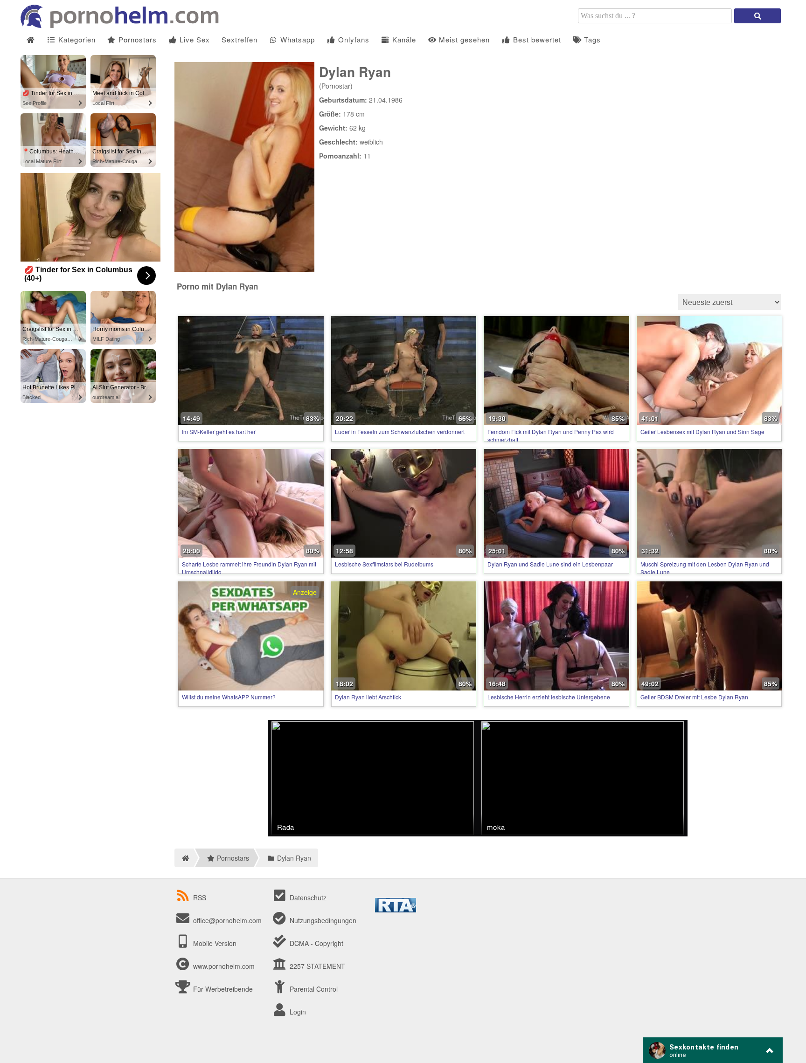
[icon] (31, 40)
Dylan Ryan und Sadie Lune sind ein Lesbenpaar (550, 564)
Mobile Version (213, 943)
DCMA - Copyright (315, 943)
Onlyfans (352, 39)
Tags (591, 39)
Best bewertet (536, 39)
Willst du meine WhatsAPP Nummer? (229, 697)
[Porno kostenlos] (123, 25)
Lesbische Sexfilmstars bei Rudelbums (384, 564)
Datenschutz (307, 897)
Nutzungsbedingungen (322, 920)
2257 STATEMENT (316, 966)
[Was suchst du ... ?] (757, 15)
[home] (184, 858)
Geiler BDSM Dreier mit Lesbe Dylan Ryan (694, 697)
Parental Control (313, 989)
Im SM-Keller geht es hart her (219, 431)
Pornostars (136, 39)
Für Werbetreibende (222, 989)
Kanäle (403, 39)
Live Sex (193, 39)
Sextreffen (239, 39)
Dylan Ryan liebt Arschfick (368, 697)
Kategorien (76, 39)
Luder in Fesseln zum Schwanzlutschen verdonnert (400, 431)
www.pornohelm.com (224, 966)
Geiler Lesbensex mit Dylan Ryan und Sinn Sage (702, 431)
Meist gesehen (463, 39)
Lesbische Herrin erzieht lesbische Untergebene (548, 697)
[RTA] (395, 909)
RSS (199, 897)
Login (297, 1011)
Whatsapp (296, 39)
